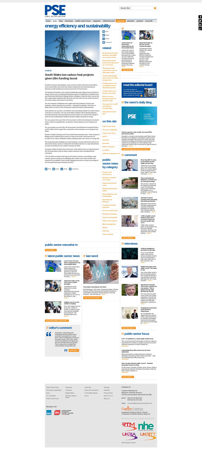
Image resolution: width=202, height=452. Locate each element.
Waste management (109, 224)
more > (74, 276)
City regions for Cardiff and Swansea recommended (110, 106)
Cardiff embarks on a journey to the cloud (109, 92)
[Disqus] (72, 202)
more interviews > (129, 328)
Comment (75, 169)
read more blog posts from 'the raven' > (136, 149)
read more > (74, 350)
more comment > (128, 238)
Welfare (105, 227)
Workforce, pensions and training (109, 179)
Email (57, 169)
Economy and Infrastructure (107, 173)
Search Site (125, 8)
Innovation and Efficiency (107, 201)
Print (49, 169)
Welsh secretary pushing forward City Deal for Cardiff (109, 99)
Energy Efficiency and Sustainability (109, 195)
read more (125, 346)
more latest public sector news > (57, 320)
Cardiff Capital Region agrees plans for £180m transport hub (110, 78)
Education (105, 231)
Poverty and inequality (109, 217)
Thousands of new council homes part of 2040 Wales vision (109, 70)
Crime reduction (107, 234)
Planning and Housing (109, 214)
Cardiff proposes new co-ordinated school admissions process (109, 86)
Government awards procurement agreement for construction (110, 63)
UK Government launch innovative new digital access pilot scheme (110, 55)
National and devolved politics (109, 190)
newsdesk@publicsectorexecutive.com (139, 403)
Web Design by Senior (129, 442)
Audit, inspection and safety (109, 184)
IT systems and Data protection (109, 206)
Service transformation (110, 210)
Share (65, 169)
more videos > (51, 250)
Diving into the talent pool (109, 113)
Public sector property (109, 221)
